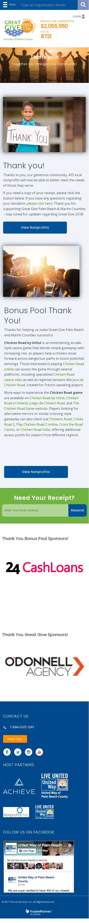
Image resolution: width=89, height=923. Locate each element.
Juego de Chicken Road (47, 403)
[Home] (18, 29)
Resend (77, 510)
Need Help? (15, 739)
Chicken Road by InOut (47, 398)
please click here (39, 203)
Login (77, 16)
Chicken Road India (35, 429)
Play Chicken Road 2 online (37, 424)
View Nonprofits (35, 227)
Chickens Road (60, 419)
